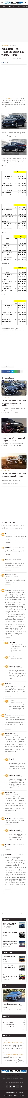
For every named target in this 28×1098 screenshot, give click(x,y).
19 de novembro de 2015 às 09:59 (17, 854)
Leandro (11, 701)
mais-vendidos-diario (14, 1022)
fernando (11, 657)
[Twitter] (6, 62)
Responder (8, 542)
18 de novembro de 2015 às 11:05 (16, 534)
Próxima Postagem (21, 914)
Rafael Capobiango (10, 575)
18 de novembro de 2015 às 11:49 (12, 576)
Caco (6, 559)
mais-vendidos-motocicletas (14, 1027)
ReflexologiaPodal (10, 734)
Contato (22, 1095)
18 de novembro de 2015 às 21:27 (16, 658)
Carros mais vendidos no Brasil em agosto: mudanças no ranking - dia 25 (13, 402)
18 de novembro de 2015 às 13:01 (12, 794)
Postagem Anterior (6, 914)
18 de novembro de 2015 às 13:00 (12, 735)
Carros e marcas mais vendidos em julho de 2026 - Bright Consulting (10, 976)
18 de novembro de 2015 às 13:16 (16, 702)
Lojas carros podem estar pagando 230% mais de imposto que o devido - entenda (13, 1055)
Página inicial (4, 45)
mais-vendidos (12, 45)
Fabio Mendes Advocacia (9, 1053)
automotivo (11, 98)
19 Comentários (22, 59)
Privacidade (15, 1095)
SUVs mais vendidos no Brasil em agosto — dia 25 (13, 439)
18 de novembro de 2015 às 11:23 (18, 547)
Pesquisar (26, 2)
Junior (7, 534)
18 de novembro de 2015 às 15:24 (18, 844)
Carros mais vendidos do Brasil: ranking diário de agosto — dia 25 (12, 1043)
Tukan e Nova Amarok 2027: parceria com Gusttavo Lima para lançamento (10, 943)
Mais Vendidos (10, 6)
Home (3, 6)
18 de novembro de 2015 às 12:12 (18, 715)
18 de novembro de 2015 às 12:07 (18, 683)
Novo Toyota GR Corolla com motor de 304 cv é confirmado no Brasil (10, 934)
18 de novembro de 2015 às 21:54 (16, 776)
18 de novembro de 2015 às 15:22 (18, 818)
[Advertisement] (14, 25)
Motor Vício (6, 1041)
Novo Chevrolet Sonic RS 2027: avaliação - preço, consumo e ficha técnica (13, 1006)
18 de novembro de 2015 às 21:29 (16, 760)
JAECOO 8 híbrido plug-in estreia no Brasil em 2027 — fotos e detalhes (10, 924)
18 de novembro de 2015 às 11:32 (15, 559)
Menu (2, 2)
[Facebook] (3, 62)
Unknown (8, 590)
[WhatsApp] (15, 371)
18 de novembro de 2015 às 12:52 (16, 644)
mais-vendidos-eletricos (14, 1024)
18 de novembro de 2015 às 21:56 (16, 831)
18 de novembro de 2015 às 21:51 (16, 667)
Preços (18, 6)
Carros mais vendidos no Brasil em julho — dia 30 (9, 966)
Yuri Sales (8, 547)
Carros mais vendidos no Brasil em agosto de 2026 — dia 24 (13, 474)
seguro (11, 366)
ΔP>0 (14, 1029)
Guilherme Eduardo (15, 666)
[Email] (8, 62)
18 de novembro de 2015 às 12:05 (18, 590)
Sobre (10, 1095)
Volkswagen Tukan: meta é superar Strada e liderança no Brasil (10, 958)
